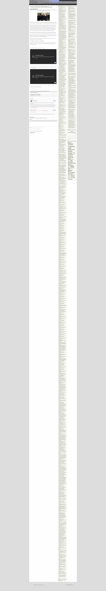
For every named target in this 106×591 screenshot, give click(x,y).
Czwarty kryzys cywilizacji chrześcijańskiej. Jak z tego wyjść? (71, 112)
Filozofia (34, 4)
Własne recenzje (46, 4)
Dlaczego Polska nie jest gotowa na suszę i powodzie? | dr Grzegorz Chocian (72, 122)
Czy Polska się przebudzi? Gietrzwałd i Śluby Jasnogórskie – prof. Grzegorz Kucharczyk (72, 83)
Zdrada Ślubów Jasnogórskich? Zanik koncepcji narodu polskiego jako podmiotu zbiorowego (72, 58)
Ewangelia (70, 151)
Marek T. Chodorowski (70, 159)
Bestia (68, 145)
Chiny (72, 145)
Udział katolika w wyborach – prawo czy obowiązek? (62, 188)
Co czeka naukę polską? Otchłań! (72, 44)
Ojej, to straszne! (70, 38)
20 (70, 137)
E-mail (30, 129)
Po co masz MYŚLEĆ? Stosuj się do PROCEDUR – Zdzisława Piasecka (72, 16)
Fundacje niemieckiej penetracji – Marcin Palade (62, 548)
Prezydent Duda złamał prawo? (33, 92)
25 (68, 138)
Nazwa (30, 127)
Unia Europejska (70, 177)
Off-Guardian (70, 162)
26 (69, 138)
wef (68, 178)
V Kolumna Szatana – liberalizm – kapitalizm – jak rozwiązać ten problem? (72, 126)
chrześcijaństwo (71, 146)
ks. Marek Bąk (70, 154)
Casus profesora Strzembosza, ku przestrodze (41, 8)
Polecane (43, 10)
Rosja (69, 169)
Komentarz (31, 119)
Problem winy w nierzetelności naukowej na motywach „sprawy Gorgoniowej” (72, 81)
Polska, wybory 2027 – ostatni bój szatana (62, 87)
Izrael (74, 152)
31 (75, 138)
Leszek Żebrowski (70, 156)
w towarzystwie (70, 179)
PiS (71, 164)
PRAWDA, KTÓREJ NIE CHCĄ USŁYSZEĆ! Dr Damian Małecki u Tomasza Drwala (72, 65)
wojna (72, 178)
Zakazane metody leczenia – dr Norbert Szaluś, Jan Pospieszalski (71, 56)
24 (75, 137)
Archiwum (40, 10)
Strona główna (61, 0)
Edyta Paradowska (70, 150)
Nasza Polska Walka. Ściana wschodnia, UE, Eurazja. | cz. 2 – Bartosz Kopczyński (72, 90)
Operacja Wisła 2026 (70, 116)
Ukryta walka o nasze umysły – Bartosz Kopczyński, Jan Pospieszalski (71, 67)
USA (74, 177)
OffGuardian (70, 163)
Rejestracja (74, 0)
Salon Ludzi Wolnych (70, 171)
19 (69, 137)
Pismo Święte (70, 165)
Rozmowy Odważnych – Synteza (62, 404)
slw (68, 172)
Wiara (31, 4)
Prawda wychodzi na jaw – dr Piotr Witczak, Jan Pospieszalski (62, 562)
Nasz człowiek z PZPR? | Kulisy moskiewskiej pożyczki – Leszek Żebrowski (72, 96)
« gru (68, 139)
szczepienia (72, 172)
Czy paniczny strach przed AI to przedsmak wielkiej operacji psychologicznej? (71, 33)
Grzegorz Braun (70, 152)
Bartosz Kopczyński (70, 143)
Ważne (49, 10)
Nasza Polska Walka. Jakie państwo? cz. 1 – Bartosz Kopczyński (71, 114)
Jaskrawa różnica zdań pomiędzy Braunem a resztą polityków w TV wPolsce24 (72, 92)
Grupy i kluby (51, 4)
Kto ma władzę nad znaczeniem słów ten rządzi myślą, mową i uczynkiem (72, 23)
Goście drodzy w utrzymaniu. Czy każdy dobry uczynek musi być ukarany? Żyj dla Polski (72, 74)
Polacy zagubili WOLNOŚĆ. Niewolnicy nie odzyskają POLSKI (71, 61)
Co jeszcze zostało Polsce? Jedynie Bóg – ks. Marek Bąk (62, 135)
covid (69, 148)
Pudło (47, 10)
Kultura (37, 4)
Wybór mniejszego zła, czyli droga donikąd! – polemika (62, 490)
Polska (46, 10)
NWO (71, 160)
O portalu (55, 4)
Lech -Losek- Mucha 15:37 (45, 110)
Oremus (74, 163)
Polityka (44, 10)
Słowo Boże (70, 173)
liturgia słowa (70, 157)
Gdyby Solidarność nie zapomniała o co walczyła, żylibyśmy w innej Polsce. (71, 8)
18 (68, 137)
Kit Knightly (70, 153)
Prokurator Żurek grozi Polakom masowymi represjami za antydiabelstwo (71, 70)
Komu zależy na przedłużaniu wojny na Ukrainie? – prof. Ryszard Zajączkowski (71, 47)
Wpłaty (58, 4)
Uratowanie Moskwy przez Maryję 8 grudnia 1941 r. (62, 497)
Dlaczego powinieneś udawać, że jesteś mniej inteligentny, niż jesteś (72, 101)
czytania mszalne (71, 149)
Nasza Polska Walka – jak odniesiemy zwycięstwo (62, 131)
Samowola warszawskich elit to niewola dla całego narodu (62, 520)
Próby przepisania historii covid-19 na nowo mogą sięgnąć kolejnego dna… (72, 54)
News (42, 4)
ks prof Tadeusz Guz (70, 155)
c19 (70, 145)
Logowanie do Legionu (69, 0)
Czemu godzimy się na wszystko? (72, 24)
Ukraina (72, 176)
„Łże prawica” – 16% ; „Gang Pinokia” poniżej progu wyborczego (71, 78)
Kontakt (65, 0)
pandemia (69, 164)
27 (70, 138)
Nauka (39, 4)
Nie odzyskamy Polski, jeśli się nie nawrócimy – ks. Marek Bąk (62, 107)
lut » (69, 139)
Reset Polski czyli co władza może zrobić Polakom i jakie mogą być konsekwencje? (71, 107)
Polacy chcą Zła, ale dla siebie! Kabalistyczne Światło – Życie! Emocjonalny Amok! (71, 14)
